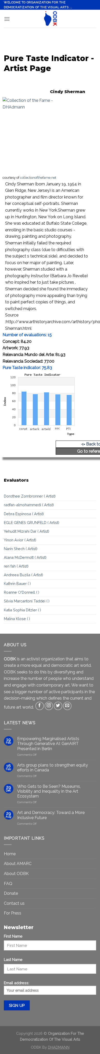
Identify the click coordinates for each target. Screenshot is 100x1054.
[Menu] (7, 19)
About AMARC (18, 863)
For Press (12, 913)
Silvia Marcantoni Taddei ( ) (26, 601)
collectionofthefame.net (38, 178)
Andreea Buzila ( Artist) (23, 575)
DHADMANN (58, 1047)
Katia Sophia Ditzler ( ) (22, 610)
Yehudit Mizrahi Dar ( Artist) (26, 531)
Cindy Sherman (67, 91)
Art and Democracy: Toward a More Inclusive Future (51, 815)
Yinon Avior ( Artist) (20, 540)
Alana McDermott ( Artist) (25, 557)
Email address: (16, 983)
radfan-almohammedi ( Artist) (29, 505)
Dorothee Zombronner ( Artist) (30, 496)
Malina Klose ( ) (17, 619)
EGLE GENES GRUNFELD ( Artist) (31, 522)
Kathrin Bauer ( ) (17, 583)
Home (10, 853)
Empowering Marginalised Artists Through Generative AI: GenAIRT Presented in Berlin (48, 743)
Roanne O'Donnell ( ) (21, 592)
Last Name (13, 959)
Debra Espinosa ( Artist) (24, 514)
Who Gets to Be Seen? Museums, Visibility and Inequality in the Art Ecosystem (49, 791)
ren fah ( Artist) (16, 566)
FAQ (8, 883)
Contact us (14, 903)
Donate (11, 893)
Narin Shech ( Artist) (20, 548)
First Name (13, 936)
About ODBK (16, 873)
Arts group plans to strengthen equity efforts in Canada (52, 767)
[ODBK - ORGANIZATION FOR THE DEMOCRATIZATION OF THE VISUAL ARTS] (50, 19)
